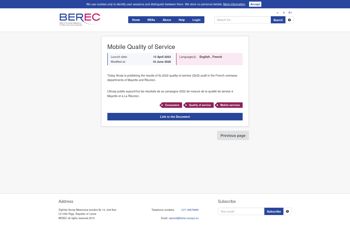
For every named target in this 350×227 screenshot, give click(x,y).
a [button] (284, 12)
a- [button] (278, 12)
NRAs (151, 20)
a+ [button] (290, 12)
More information (234, 4)
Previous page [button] (233, 135)
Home (136, 20)
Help (182, 20)
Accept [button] (255, 4)
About (167, 20)
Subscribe (274, 211)
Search (278, 20)
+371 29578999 (189, 210)
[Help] (289, 19)
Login (196, 20)
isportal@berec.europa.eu (183, 218)
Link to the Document (175, 117)
